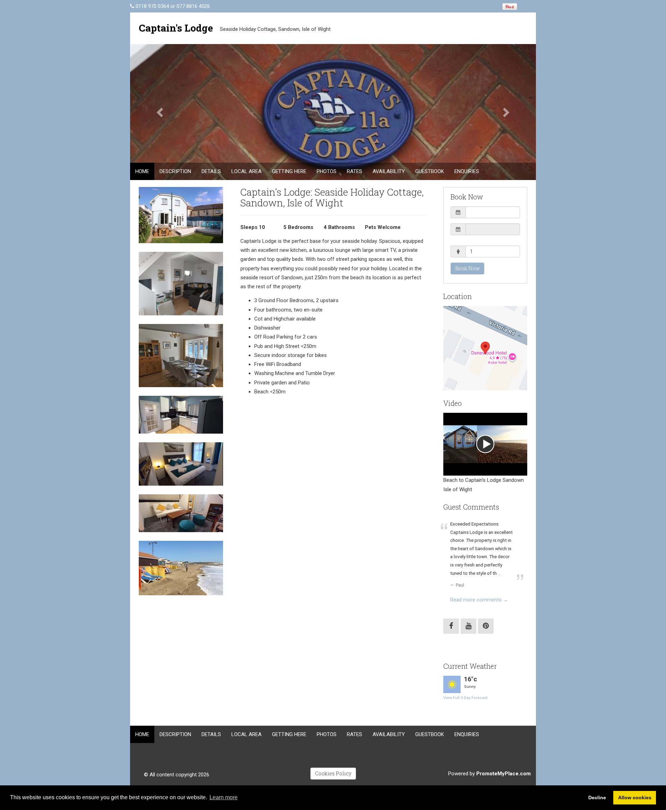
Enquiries (466, 171)
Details (211, 171)
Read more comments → (479, 600)
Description (175, 171)
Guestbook (429, 171)
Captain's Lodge (176, 28)
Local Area (246, 171)
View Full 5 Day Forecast (465, 698)
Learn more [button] (224, 797)
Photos (326, 171)
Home (142, 171)
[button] (160, 112)
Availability (389, 171)
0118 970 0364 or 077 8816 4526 (173, 6)
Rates (354, 171)
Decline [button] (597, 797)
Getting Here (289, 171)
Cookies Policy (333, 773)
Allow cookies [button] (634, 797)
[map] (485, 348)
